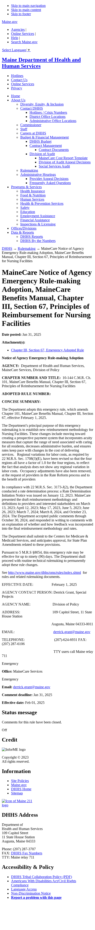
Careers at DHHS (33, 133)
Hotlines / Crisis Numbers (48, 112)
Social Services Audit (54, 166)
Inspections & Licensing (38, 224)
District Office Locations (47, 117)
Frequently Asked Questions (50, 183)
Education (27, 212)
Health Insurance (32, 191)
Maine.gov (10, 22)
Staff (23, 129)
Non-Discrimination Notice (31, 893)
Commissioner (30, 125)
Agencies (18, 29)
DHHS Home (21, 789)
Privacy (16, 88)
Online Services (22, 34)
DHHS (7, 248)
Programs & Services (26, 187)
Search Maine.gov (24, 42)
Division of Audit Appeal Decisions (65, 162)
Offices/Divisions (23, 228)
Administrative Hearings (38, 174)
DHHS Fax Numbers (26, 853)
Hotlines (17, 76)
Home (15, 96)
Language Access (24, 889)
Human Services (32, 199)
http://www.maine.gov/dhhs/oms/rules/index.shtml (44, 572)
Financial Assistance (35, 220)
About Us (18, 100)
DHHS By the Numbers (38, 241)
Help (14, 38)
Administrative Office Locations (53, 121)
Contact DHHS (31, 108)
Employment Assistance (37, 216)
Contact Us (19, 80)
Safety (25, 208)
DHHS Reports (31, 237)
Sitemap (17, 793)
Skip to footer (21, 14)
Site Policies (20, 781)
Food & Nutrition (33, 195)
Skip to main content (26, 10)
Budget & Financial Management (44, 137)
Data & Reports (22, 232)
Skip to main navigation (28, 6)
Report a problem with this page (36, 897)
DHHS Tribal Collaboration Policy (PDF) (41, 877)
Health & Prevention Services (41, 203)
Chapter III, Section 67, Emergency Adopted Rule (47, 350)
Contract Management (46, 146)
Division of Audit (42, 154)
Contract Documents (54, 150)
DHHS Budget (40, 141)
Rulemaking (29, 170)
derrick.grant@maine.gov (71, 632)
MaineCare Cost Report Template (63, 158)
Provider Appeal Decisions (49, 179)
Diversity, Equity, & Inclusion (42, 104)
